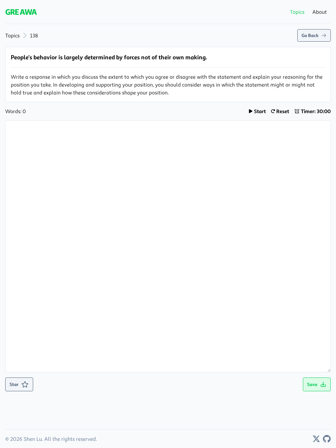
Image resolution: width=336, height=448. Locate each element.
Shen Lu (33, 439)
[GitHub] (327, 439)
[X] (316, 439)
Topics (12, 35)
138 (34, 35)
